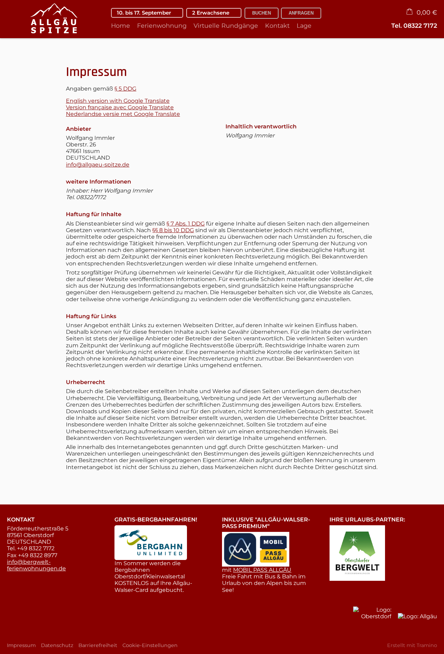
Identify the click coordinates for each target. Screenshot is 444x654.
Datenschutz (57, 645)
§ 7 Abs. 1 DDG (185, 223)
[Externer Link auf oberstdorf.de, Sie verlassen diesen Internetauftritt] (372, 618)
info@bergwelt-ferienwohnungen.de (36, 565)
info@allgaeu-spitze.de (97, 164)
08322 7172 (420, 25)
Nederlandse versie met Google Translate (123, 114)
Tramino (427, 645)
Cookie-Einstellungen (150, 645)
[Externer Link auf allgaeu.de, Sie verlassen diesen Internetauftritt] (417, 625)
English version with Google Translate (118, 100)
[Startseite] (50, 19)
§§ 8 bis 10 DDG (173, 230)
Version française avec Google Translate (120, 107)
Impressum (21, 645)
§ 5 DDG (125, 88)
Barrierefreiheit (97, 645)
